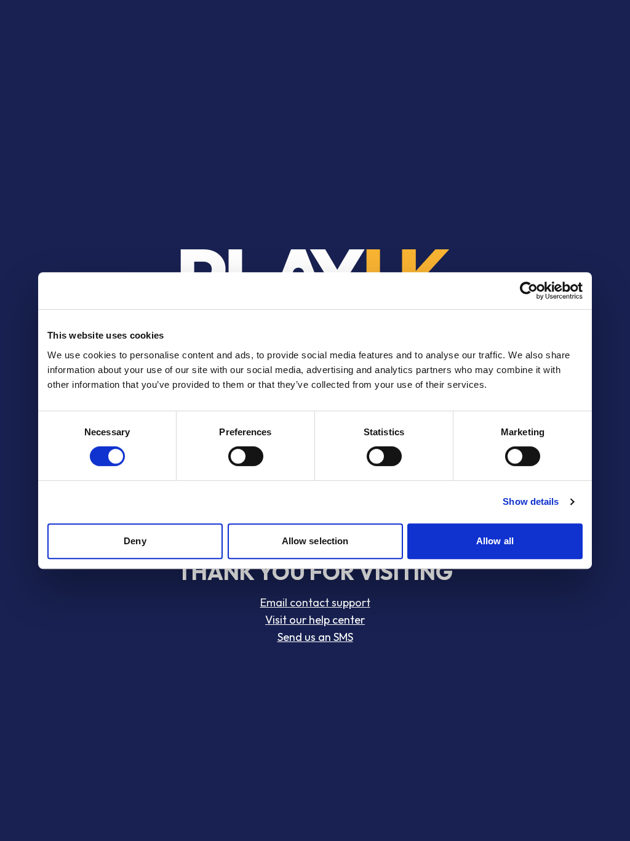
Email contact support (315, 602)
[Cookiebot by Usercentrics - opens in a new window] (529, 290)
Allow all (495, 541)
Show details (531, 501)
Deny (135, 541)
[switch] (245, 456)
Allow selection (315, 541)
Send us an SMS (315, 637)
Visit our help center (315, 620)
